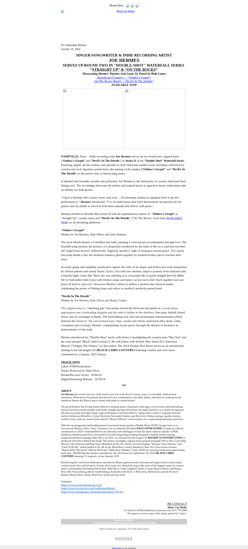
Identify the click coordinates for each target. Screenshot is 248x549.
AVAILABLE (174, 218)
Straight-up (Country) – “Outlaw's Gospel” (124, 77)
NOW (64, 222)
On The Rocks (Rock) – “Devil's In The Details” (124, 81)
